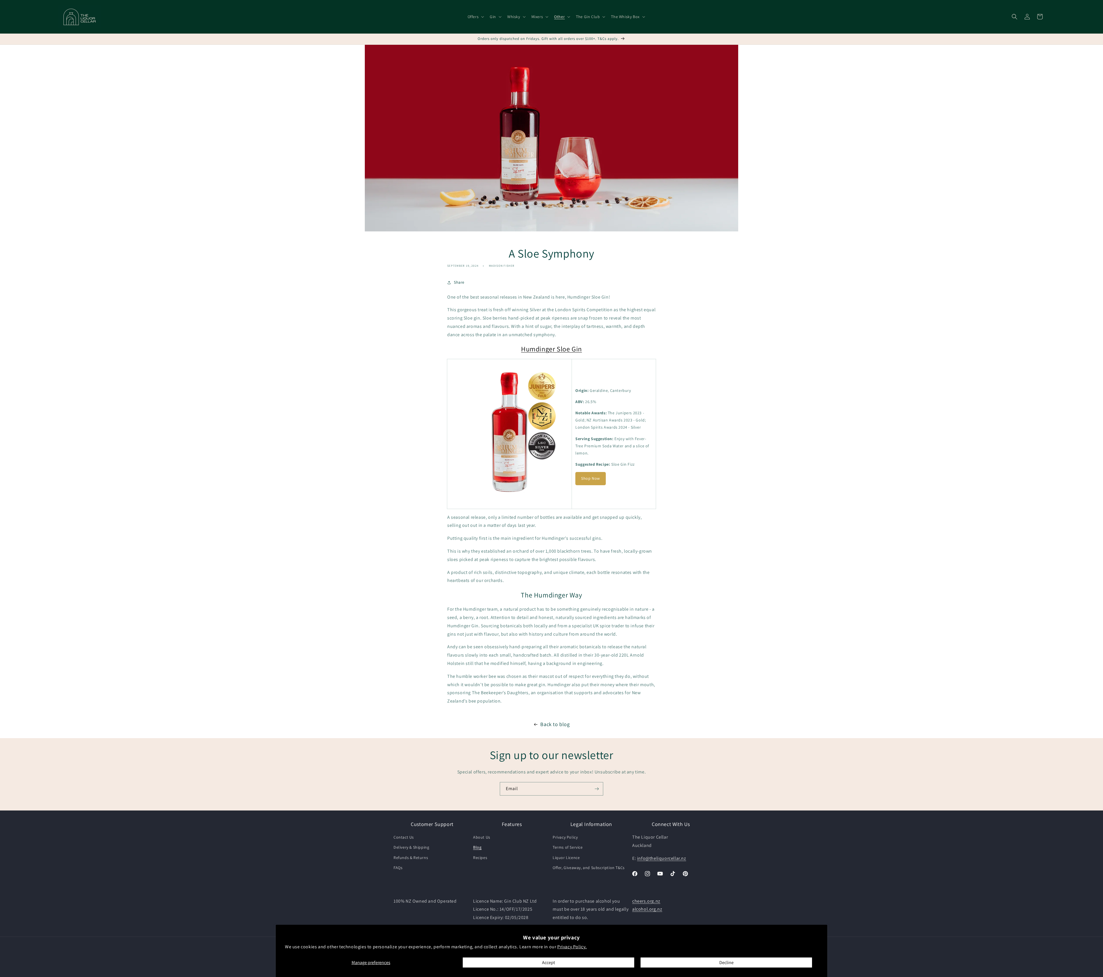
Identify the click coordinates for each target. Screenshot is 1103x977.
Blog (477, 847)
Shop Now (590, 478)
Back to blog (555, 724)
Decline (726, 962)
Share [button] (459, 282)
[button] (475, 17)
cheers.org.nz (646, 901)
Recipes (480, 857)
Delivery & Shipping (411, 847)
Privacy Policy (565, 837)
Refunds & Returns (411, 857)
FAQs (398, 867)
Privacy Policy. (572, 947)
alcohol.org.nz (647, 909)
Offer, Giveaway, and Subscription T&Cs (589, 867)
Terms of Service (568, 847)
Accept (548, 962)
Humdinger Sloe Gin (551, 348)
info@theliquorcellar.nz (661, 858)
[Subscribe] (596, 789)
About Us (481, 837)
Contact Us (404, 837)
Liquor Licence (566, 857)
